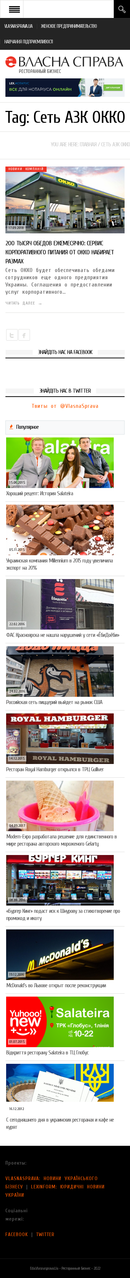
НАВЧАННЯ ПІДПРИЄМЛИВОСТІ (28, 41)
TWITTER (45, 1234)
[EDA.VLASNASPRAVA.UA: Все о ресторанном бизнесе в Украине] (65, 64)
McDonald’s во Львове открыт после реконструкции (56, 985)
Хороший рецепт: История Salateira (39, 493)
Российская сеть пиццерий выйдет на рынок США (54, 702)
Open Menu (14, 9)
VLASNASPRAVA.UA (18, 26)
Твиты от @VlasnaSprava (65, 406)
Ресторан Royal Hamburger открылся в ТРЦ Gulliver (55, 769)
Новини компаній (26, 169)
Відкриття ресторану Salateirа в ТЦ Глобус (47, 1052)
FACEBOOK (16, 1234)
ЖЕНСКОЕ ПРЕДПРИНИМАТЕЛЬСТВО (69, 26)
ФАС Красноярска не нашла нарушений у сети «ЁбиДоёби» (62, 635)
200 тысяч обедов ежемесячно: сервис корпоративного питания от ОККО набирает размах (59, 252)
